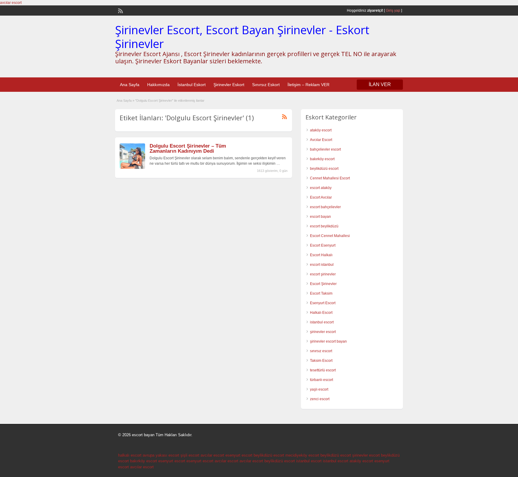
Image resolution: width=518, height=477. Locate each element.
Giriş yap (393, 10)
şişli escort (189, 455)
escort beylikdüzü (324, 226)
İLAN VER (380, 84)
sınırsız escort (321, 351)
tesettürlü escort (323, 370)
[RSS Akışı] (120, 10)
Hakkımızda (158, 84)
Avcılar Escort (321, 140)
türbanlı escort (321, 380)
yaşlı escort (319, 389)
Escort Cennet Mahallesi (330, 236)
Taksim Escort (321, 360)
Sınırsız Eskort (266, 84)
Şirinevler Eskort (228, 84)
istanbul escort (322, 322)
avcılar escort (11, 3)
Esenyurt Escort (322, 303)
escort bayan (320, 216)
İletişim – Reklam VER (308, 84)
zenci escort (319, 399)
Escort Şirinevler (323, 284)
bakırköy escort (322, 159)
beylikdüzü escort (324, 168)
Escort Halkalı (321, 255)
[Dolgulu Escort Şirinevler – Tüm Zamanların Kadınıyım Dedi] (132, 168)
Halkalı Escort (321, 312)
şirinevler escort (323, 332)
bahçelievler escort (325, 149)
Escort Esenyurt (322, 245)
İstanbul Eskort (191, 84)
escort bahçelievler (325, 207)
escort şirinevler (323, 274)
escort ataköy (321, 188)
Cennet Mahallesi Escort (330, 178)
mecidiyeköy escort (302, 455)
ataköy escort (321, 130)
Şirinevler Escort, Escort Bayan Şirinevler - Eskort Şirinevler (242, 36)
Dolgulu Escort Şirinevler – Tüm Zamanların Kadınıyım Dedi (188, 148)
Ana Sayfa (129, 84)
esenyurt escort (238, 455)
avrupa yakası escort (161, 455)
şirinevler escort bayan (328, 341)
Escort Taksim (321, 293)
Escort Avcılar (321, 197)
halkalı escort (129, 455)
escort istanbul (322, 264)
